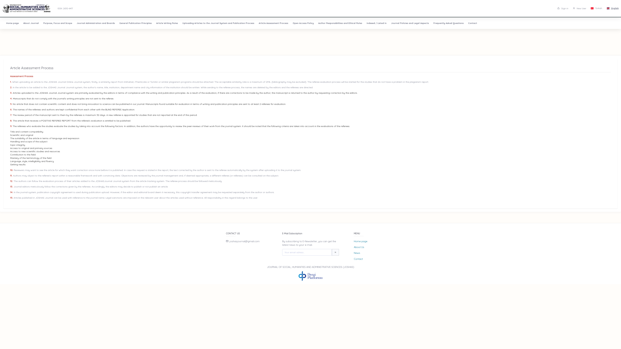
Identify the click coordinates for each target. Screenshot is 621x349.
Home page (12, 23)
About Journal (31, 23)
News (357, 252)
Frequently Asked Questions (448, 23)
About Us (359, 247)
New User (581, 8)
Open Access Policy (303, 23)
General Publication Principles (135, 23)
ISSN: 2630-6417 (65, 8)
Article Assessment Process (273, 23)
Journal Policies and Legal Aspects (410, 23)
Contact (472, 23)
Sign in (564, 8)
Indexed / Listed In (377, 23)
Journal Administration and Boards (96, 23)
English (615, 8)
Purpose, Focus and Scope (57, 23)
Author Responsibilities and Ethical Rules (340, 23)
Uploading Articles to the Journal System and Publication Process (218, 23)
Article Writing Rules (167, 23)
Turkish (598, 8)
